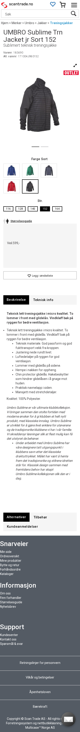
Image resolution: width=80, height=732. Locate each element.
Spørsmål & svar (11, 644)
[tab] (16, 299)
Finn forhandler (10, 598)
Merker (17, 23)
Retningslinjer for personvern (40, 663)
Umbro (29, 23)
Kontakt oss (8, 639)
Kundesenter (9, 635)
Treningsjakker (61, 23)
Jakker (42, 23)
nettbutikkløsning (49, 723)
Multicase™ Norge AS (40, 727)
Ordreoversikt (9, 556)
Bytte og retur (9, 565)
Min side (6, 552)
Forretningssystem (19, 723)
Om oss (5, 593)
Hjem (4, 23)
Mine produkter (10, 560)
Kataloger (7, 574)
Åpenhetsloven (40, 692)
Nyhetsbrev (8, 606)
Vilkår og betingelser (40, 677)
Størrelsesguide (11, 602)
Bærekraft (40, 706)
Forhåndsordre (10, 569)
